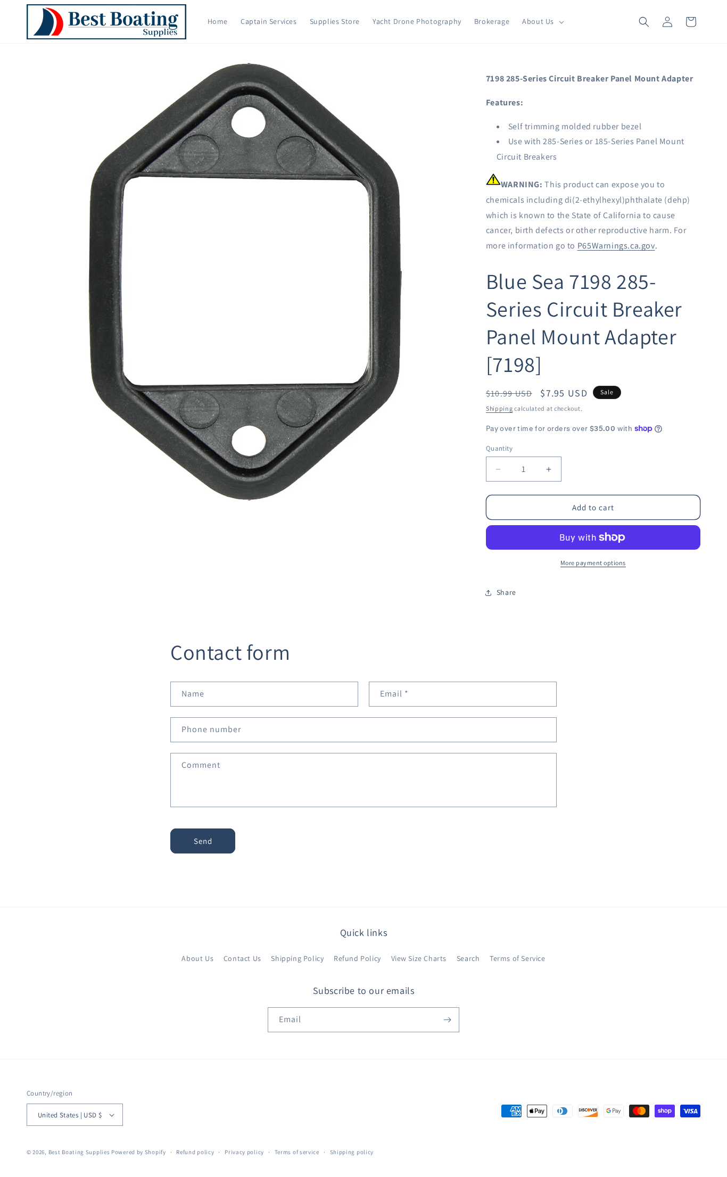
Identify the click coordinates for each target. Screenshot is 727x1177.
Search (468, 958)
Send (203, 841)
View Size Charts (419, 958)
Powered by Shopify (138, 1152)
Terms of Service (518, 958)
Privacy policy (244, 1152)
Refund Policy (357, 958)
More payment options (593, 563)
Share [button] (506, 592)
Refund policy (195, 1152)
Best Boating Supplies (79, 1152)
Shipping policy (352, 1152)
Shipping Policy (297, 958)
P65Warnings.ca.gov (616, 245)
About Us (197, 958)
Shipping (499, 408)
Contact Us (242, 958)
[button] (542, 21)
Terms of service (297, 1152)
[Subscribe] (447, 1019)
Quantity (499, 448)
